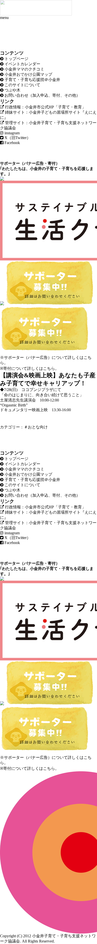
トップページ (15, 59)
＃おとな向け (36, 427)
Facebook (11, 143)
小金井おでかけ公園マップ (27, 74)
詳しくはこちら (41, 368)
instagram (11, 133)
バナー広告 (34, 163)
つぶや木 (11, 90)
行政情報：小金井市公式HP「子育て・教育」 (45, 107)
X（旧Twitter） (17, 138)
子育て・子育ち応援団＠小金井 (31, 80)
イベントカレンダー (21, 64)
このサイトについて (21, 85)
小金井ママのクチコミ (23, 69)
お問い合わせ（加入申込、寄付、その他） (41, 95)
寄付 (52, 163)
